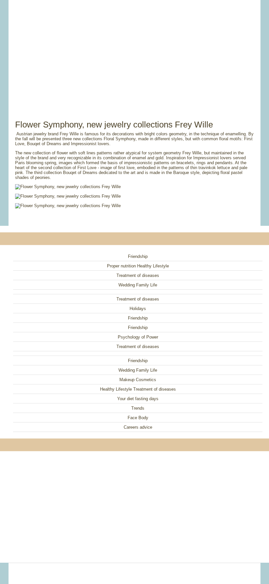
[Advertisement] (134, 52)
